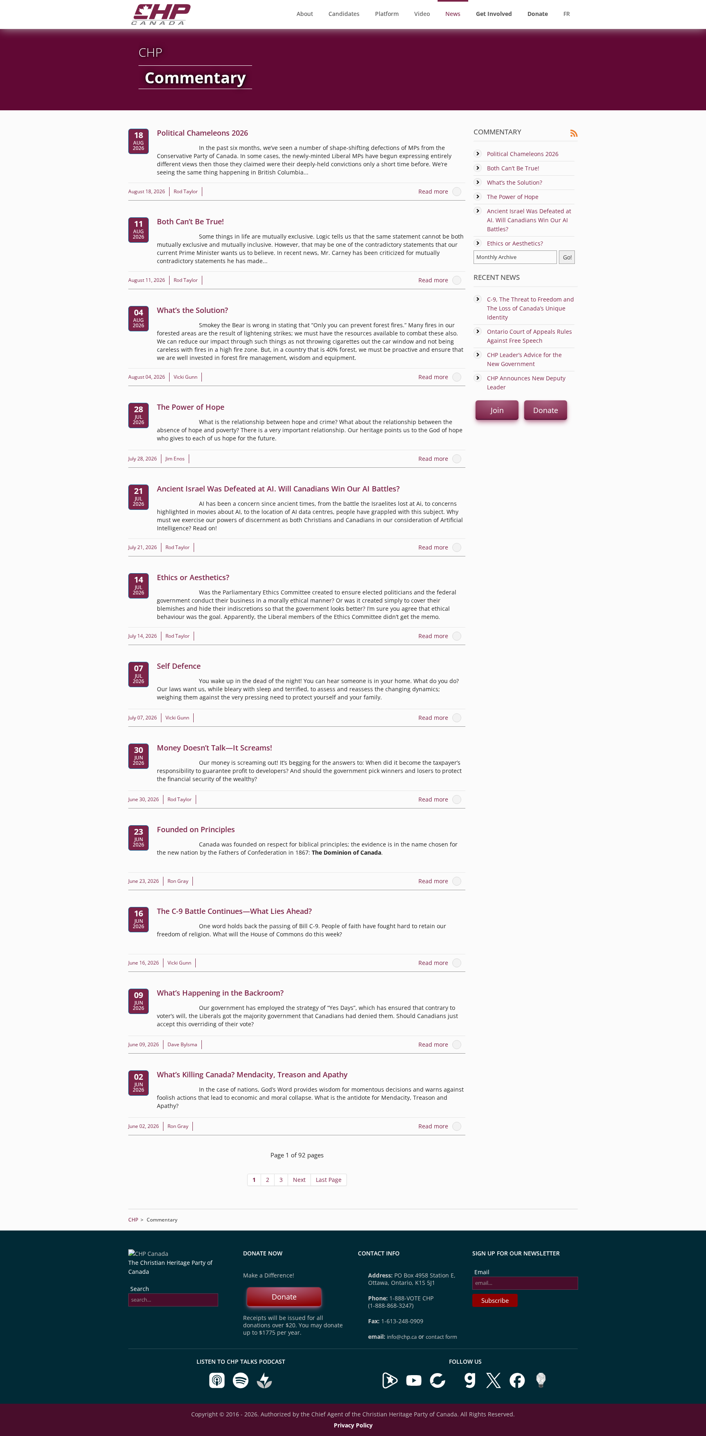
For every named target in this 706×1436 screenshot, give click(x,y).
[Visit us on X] (494, 1387)
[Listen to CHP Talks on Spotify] (241, 1387)
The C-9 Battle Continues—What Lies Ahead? (234, 911)
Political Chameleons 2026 (202, 133)
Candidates (344, 14)
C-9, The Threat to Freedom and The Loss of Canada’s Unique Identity (530, 308)
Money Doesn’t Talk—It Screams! (214, 748)
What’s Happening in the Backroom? (220, 993)
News (452, 14)
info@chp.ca (402, 1336)
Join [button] (497, 410)
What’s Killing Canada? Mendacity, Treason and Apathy (252, 1074)
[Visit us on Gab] (471, 1387)
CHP (133, 1219)
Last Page (329, 1180)
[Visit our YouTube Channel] (414, 1387)
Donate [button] (545, 410)
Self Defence (179, 666)
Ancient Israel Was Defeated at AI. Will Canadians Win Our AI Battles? (278, 489)
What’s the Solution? (192, 310)
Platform (387, 14)
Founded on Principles (196, 829)
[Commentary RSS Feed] (574, 135)
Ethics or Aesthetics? (193, 577)
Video (422, 14)
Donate (284, 1297)
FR (566, 14)
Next (299, 1180)
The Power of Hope (190, 407)
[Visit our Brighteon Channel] (390, 1387)
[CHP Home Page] (161, 23)
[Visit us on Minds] (541, 1387)
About (305, 14)
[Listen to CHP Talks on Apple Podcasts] (218, 1387)
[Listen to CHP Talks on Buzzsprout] (264, 1387)
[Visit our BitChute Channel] (438, 1387)
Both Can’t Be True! (190, 221)
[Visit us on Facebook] (518, 1387)
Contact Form (441, 1336)
